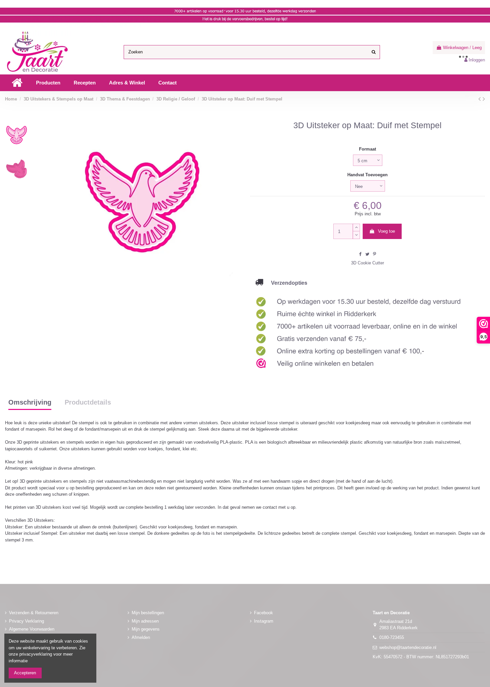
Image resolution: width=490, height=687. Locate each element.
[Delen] (360, 254)
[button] (48, 82)
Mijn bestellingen (148, 612)
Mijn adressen (145, 621)
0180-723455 (391, 637)
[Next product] (484, 98)
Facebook (263, 612)
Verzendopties (285, 283)
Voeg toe (386, 231)
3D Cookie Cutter (367, 262)
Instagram (263, 621)
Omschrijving (29, 402)
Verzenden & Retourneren (33, 612)
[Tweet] (367, 254)
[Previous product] (480, 98)
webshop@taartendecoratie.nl (407, 647)
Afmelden (141, 637)
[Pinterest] (374, 254)
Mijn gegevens (146, 629)
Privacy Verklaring (26, 621)
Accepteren (25, 672)
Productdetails (88, 402)
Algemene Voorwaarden (31, 629)
